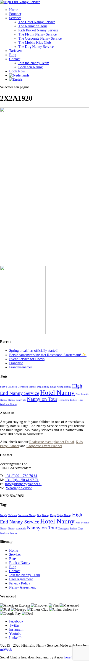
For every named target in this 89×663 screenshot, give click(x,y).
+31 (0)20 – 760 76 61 (21, 476)
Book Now (17, 71)
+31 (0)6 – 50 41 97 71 (22, 480)
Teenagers (63, 400)
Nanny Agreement (22, 587)
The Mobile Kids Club (34, 42)
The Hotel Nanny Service (36, 22)
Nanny (11, 400)
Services (15, 18)
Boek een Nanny (30, 67)
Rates (13, 559)
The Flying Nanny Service (37, 34)
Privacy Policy (19, 583)
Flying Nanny (64, 386)
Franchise (16, 363)
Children (12, 386)
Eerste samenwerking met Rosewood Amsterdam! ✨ (47, 355)
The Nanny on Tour (32, 26)
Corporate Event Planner (44, 446)
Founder (15, 14)
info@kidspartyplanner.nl (23, 484)
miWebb (6, 649)
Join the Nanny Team (33, 63)
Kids (78, 394)
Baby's (3, 386)
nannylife (21, 400)
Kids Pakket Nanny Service (38, 30)
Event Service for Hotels (26, 359)
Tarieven (15, 51)
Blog (12, 55)
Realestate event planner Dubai (51, 442)
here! (68, 657)
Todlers (73, 400)
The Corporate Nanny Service (40, 38)
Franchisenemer (20, 367)
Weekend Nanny (8, 404)
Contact (14, 59)
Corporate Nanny (27, 386)
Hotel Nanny (57, 392)
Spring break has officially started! (33, 350)
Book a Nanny (19, 563)
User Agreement (21, 579)
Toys (80, 400)
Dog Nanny (43, 386)
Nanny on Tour (42, 399)
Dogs (53, 386)
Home (13, 10)
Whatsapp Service (19, 488)
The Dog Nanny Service (36, 46)
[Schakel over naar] (19, 75)
